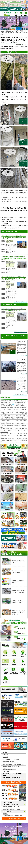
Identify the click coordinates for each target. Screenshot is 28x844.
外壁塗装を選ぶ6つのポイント (10, 761)
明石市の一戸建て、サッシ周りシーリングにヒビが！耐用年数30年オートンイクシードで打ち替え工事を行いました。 (14, 435)
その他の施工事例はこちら (20, 302)
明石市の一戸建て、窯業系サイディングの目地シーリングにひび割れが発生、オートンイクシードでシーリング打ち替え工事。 (14, 430)
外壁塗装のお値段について (9, 769)
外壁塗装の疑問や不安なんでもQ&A (11, 766)
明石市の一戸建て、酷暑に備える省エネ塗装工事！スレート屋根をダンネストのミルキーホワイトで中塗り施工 (14, 413)
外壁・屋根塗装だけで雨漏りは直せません (13, 764)
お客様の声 (5, 757)
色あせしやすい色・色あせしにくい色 (17, 601)
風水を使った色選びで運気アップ (18, 581)
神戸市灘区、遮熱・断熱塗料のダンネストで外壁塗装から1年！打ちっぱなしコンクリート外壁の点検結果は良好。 (21, 366)
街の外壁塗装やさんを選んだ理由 (11, 759)
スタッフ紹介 (6, 771)
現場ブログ (8, 31)
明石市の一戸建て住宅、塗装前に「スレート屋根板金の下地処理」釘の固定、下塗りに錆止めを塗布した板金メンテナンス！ (14, 420)
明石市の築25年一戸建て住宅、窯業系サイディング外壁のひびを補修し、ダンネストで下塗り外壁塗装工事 (21, 348)
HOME (2, 31)
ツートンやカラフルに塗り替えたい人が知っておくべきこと (18, 612)
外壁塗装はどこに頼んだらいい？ (11, 806)
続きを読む (24, 355)
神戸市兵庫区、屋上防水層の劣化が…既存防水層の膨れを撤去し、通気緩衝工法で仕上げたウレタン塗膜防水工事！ (14, 440)
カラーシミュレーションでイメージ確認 (18, 571)
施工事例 (5, 752)
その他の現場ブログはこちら (20, 394)
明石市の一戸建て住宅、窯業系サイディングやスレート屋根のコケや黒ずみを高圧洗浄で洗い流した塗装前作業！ (21, 384)
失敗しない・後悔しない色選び (18, 561)
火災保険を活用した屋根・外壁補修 (11, 809)
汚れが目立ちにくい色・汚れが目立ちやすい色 (18, 591)
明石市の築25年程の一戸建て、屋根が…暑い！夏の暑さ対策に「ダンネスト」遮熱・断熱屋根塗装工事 (14, 416)
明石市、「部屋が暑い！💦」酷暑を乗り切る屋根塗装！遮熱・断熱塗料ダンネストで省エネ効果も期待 (13, 405)
